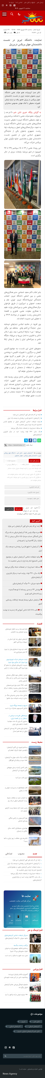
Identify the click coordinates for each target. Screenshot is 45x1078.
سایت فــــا (22, 1069)
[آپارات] (6, 5)
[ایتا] (10, 5)
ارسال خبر (40, 2)
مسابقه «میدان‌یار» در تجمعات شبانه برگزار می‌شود (25, 428)
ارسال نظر (18, 509)
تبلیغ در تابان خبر (29, 2)
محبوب (21, 854)
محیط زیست (36, 742)
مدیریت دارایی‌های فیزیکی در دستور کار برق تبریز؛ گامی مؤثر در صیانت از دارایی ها (22, 668)
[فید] (14, 5)
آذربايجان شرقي (15, 1026)
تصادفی (8, 854)
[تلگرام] (35, 440)
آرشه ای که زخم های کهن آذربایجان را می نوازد (26, 414)
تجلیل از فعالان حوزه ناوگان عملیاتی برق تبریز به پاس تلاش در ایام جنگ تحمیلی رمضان (16, 678)
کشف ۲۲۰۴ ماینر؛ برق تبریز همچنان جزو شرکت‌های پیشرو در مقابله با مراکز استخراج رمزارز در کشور (15, 688)
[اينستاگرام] (2, 5)
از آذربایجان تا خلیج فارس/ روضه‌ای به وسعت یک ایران (24, 418)
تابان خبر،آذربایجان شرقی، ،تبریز (28, 1031)
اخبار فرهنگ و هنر (35, 930)
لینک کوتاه (29, 445)
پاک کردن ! (9, 509)
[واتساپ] (39, 440)
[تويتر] (26, 440)
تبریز (23, 1021)
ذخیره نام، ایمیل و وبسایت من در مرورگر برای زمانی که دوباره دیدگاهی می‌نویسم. (28, 511)
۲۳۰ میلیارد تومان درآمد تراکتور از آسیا (16, 994)
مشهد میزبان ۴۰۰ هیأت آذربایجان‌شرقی (26, 583)
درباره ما (11, 2)
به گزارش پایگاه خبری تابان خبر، (27, 112)
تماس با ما (19, 2)
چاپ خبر (9, 32)
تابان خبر (19, 453)
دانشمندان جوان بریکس (30, 456)
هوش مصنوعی (18, 456)
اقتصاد (39, 623)
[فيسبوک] (30, 440)
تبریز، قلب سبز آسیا (21, 777)
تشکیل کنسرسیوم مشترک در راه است (16, 708)
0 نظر (18, 32)
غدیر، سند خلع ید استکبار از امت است (16, 955)
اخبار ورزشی (38, 969)
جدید (35, 854)
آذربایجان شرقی (28, 453)
